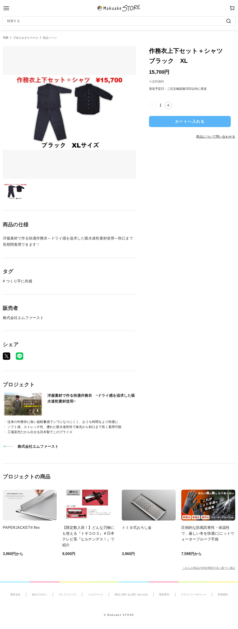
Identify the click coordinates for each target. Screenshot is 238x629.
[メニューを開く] (6, 8)
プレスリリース (67, 594)
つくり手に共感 (19, 281)
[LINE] (19, 356)
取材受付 (164, 594)
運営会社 (15, 594)
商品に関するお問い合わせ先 (131, 594)
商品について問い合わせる (215, 136)
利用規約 (223, 594)
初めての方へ (39, 594)
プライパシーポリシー (193, 594)
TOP (5, 37)
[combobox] (116, 21)
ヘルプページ (95, 594)
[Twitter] (6, 356)
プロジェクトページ (25, 37)
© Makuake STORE (119, 614)
